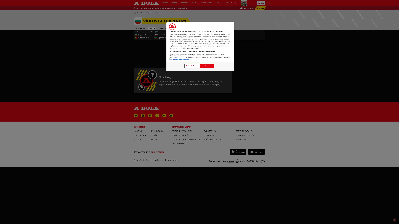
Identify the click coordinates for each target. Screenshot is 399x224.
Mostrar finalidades (192, 66)
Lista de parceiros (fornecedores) (179, 59)
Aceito (207, 66)
